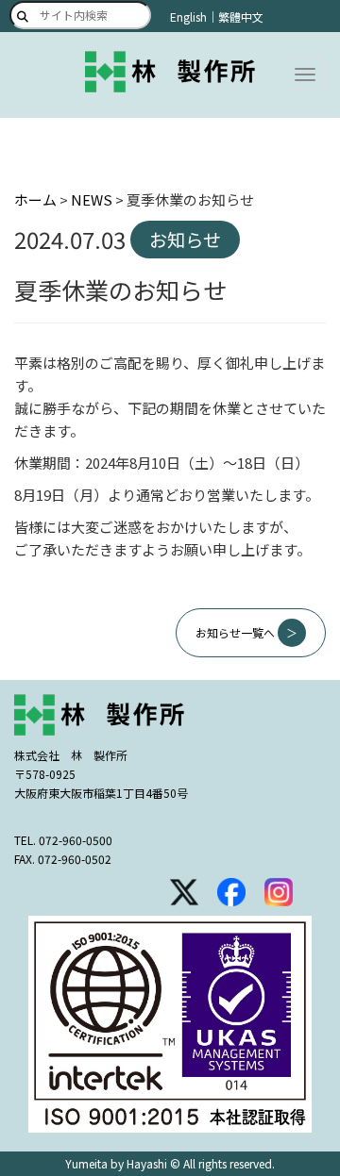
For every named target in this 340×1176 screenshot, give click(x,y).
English (188, 16)
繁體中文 (241, 16)
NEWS (91, 199)
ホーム (35, 199)
